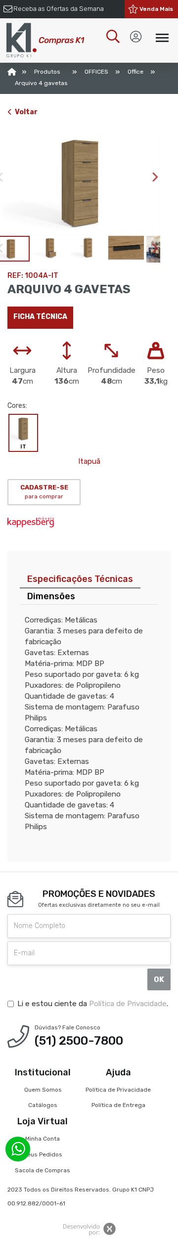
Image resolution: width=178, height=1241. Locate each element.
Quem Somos (43, 1089)
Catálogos (42, 1105)
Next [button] (155, 177)
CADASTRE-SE (44, 492)
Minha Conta (42, 1138)
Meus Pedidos (42, 1154)
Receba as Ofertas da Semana (58, 8)
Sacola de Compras (42, 1170)
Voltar (26, 112)
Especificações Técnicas (80, 579)
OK (159, 979)
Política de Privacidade (128, 1003)
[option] (80, 182)
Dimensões (51, 596)
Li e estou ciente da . (92, 1003)
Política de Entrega (118, 1105)
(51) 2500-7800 (79, 1041)
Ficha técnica (40, 316)
